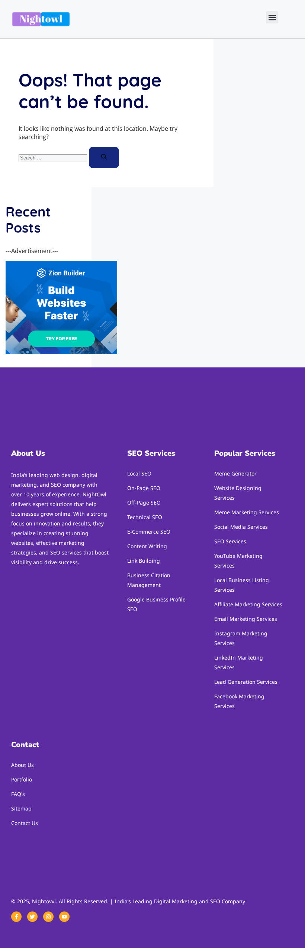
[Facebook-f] (16, 916)
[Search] (104, 157)
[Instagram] (48, 916)
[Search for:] (54, 157)
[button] (272, 17)
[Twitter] (32, 916)
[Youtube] (64, 916)
